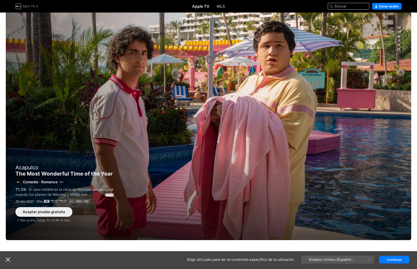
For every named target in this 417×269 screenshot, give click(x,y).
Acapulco (26, 167)
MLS (221, 6)
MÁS (109, 195)
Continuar (394, 260)
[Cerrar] (8, 259)
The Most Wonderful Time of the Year (208, 126)
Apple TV (200, 6)
